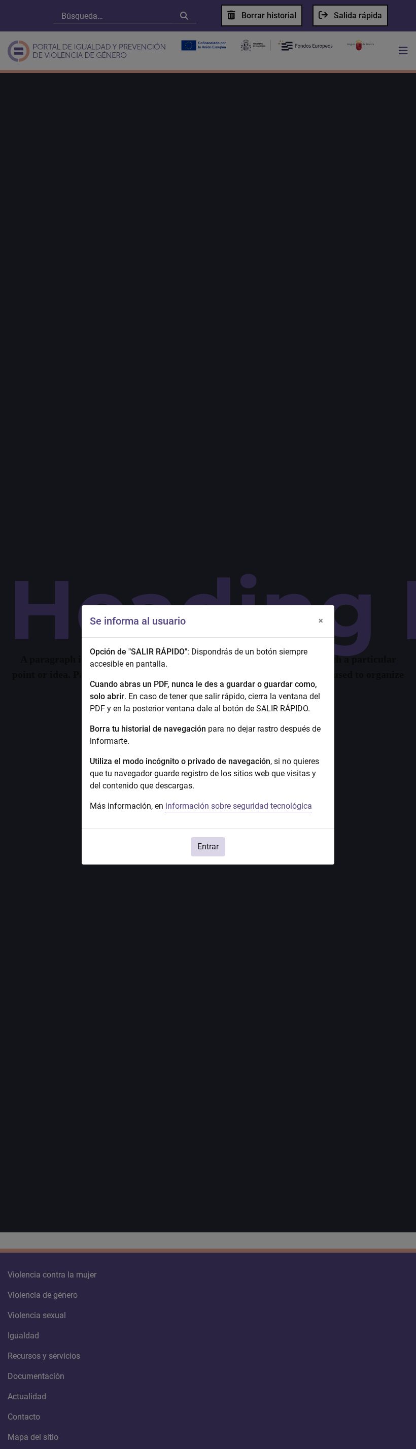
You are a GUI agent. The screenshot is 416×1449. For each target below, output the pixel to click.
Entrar (208, 846)
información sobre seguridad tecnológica (238, 806)
